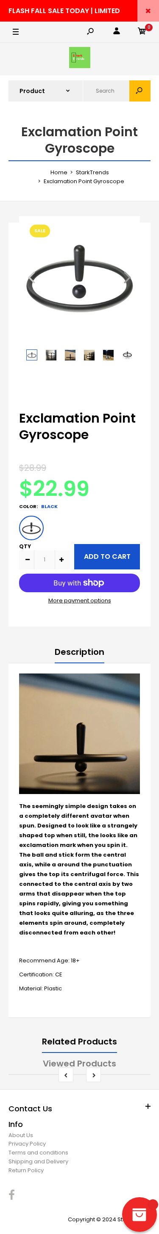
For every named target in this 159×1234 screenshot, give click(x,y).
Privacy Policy (27, 1144)
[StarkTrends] (79, 59)
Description (79, 652)
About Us (20, 1135)
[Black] (31, 528)
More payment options (79, 600)
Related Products (79, 1041)
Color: (38, 506)
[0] (142, 32)
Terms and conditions (38, 1153)
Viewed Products (79, 1063)
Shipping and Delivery (38, 1161)
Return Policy (26, 1170)
